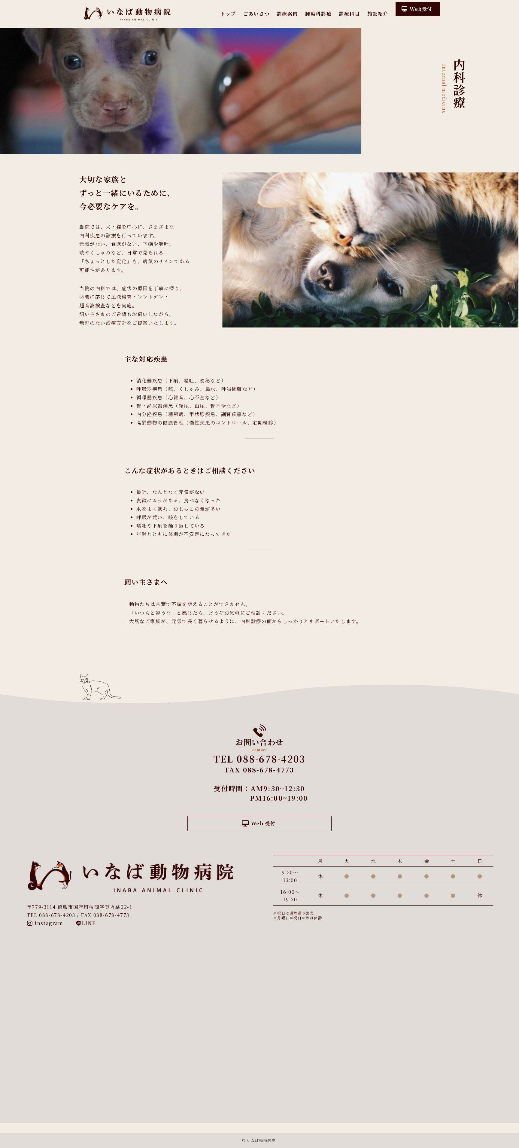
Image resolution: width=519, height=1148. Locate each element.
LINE (89, 923)
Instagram (48, 923)
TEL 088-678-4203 (260, 758)
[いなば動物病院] (127, 14)
